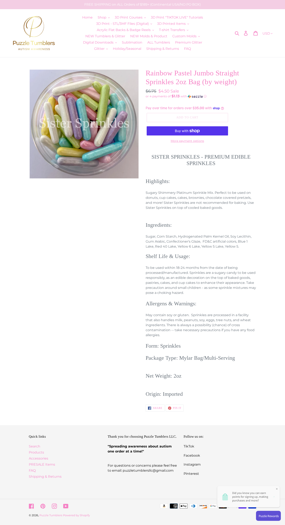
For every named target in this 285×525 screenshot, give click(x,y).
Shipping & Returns (45, 477)
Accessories (38, 458)
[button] (201, 96)
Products (36, 452)
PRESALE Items (42, 464)
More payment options (187, 141)
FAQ (32, 470)
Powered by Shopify (76, 515)
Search (34, 446)
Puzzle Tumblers (50, 515)
